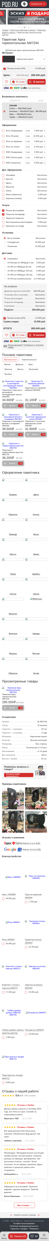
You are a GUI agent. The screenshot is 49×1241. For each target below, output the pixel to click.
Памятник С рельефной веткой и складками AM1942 (13, 423)
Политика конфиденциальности (24, 1226)
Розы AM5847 (8, 939)
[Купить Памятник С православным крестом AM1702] (13, 445)
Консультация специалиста (13, 775)
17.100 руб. (11, 992)
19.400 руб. (34, 992)
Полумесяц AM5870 (34, 1030)
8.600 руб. (10, 1082)
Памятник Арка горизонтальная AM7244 (9, 696)
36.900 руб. (11, 943)
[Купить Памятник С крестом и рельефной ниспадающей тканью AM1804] (13, 384)
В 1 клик (20, 82)
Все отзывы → (24, 1205)
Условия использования (24, 1223)
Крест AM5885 (9, 894)
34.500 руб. (34, 1034)
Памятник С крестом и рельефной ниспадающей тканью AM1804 (12, 393)
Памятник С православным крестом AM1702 (12, 452)
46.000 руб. (11, 898)
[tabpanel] (24, 17)
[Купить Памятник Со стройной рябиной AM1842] (36, 383)
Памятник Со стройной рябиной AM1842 (35, 389)
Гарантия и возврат (19, 1229)
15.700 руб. (34, 947)
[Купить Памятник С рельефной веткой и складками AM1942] (13, 417)
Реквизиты (34, 1229)
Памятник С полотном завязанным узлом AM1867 (35, 423)
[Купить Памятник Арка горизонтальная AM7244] (13, 690)
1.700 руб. (33, 902)
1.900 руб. (10, 1037)
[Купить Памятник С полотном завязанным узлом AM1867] (36, 417)
